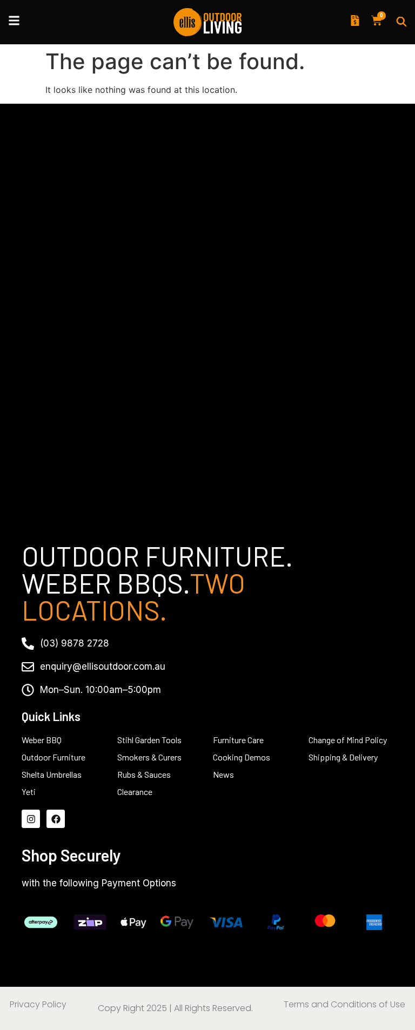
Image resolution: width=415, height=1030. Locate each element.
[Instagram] (31, 819)
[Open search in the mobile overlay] (401, 22)
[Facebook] (55, 819)
